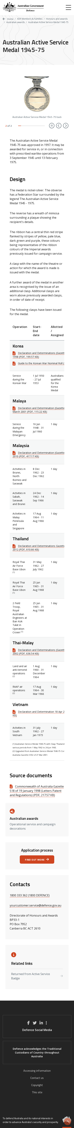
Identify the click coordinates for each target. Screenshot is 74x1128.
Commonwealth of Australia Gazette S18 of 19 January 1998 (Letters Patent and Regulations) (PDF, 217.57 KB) (37, 790)
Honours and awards (57, 18)
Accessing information (37, 1070)
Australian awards (15, 22)
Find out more (35, 859)
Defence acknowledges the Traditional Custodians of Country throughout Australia (37, 1052)
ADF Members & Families (29, 18)
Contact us (37, 1078)
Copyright (37, 1085)
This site (37, 1092)
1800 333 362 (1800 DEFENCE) (30, 895)
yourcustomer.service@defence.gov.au (35, 905)
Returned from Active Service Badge (30, 976)
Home (10, 19)
